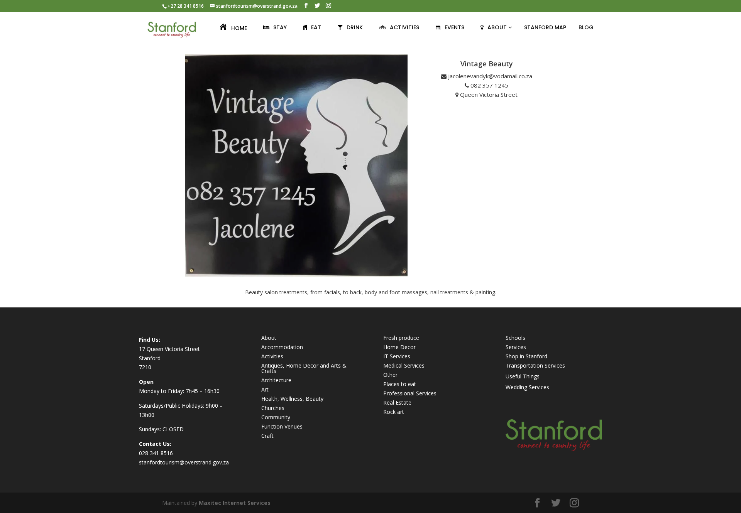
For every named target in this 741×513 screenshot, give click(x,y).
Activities (272, 356)
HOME (239, 28)
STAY (280, 27)
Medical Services (404, 365)
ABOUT (497, 27)
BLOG (586, 27)
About (268, 337)
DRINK (355, 27)
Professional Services (409, 393)
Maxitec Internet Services (235, 502)
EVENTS (454, 27)
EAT (316, 27)
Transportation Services (535, 365)
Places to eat (399, 384)
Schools (515, 337)
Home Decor (399, 347)
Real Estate (397, 402)
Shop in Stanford (526, 356)
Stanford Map (545, 27)
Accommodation (282, 347)
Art (265, 389)
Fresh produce (401, 337)
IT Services (396, 356)
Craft (267, 435)
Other (390, 374)
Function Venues (282, 426)
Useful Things (523, 376)
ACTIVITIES (404, 27)
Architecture (276, 380)
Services (516, 347)
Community (275, 417)
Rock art (393, 411)
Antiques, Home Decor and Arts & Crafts (304, 368)
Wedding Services (527, 387)
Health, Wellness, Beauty (292, 398)
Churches (272, 408)
